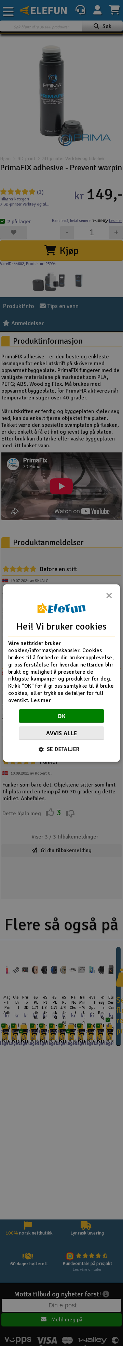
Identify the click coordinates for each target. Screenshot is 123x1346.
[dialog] (61, 673)
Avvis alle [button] (61, 733)
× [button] (109, 597)
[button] (62, 749)
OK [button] (61, 716)
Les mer (41, 700)
